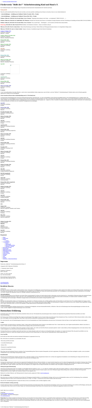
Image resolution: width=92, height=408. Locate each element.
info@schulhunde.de (5, 283)
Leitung (7, 240)
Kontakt (4, 257)
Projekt (4, 239)
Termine (4, 255)
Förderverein (5, 238)
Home (4, 237)
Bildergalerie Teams (7, 249)
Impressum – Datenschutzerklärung (10, 258)
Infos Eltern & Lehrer (7, 247)
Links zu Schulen (6, 253)
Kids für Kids (5, 248)
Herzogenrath (8, 244)
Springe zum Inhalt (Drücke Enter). (10, 1)
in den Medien (6, 251)
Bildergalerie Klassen (7, 250)
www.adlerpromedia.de (5, 395)
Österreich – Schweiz (10, 246)
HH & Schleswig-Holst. (10, 245)
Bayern (7, 242)
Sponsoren (5, 254)
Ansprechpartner (6, 241)
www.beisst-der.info (4, 282)
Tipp (4, 256)
